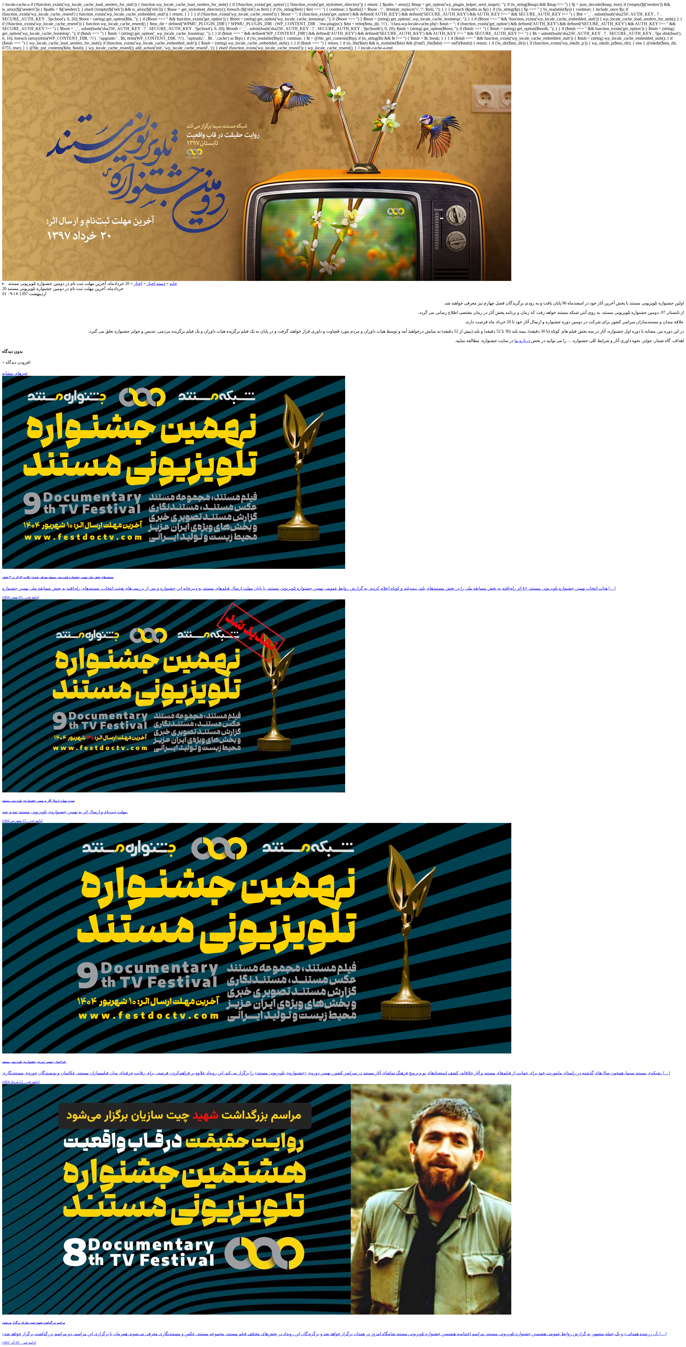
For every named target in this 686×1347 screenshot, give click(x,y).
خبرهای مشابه (15, 373)
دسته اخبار (156, 283)
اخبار (138, 283)
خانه (173, 283)
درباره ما (522, 340)
